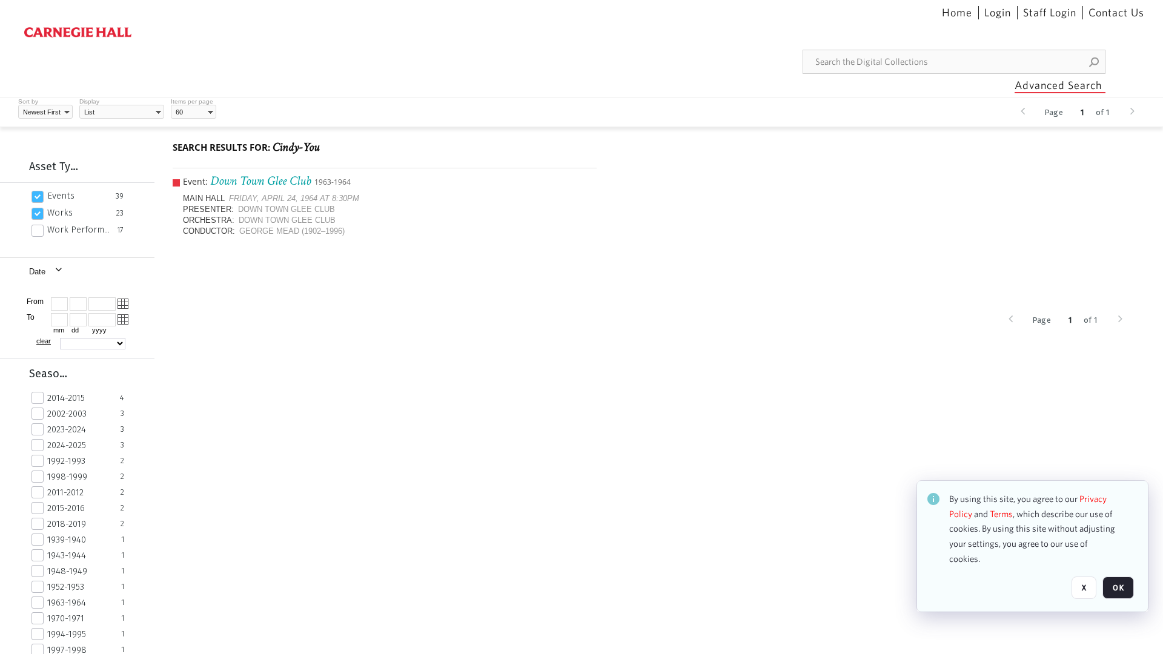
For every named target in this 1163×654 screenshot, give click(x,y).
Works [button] (60, 212)
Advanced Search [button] (1058, 85)
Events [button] (61, 195)
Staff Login (1049, 12)
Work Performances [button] (78, 229)
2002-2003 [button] (67, 413)
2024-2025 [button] (66, 445)
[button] (1094, 62)
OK (1118, 587)
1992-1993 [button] (66, 460)
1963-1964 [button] (66, 602)
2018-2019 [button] (66, 523)
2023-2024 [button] (66, 429)
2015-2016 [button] (66, 508)
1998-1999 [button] (67, 476)
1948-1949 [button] (67, 571)
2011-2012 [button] (65, 492)
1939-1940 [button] (66, 539)
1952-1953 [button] (65, 586)
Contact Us (1116, 12)
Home (957, 12)
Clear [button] (43, 341)
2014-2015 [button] (66, 397)
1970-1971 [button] (65, 618)
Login (997, 12)
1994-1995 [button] (66, 634)
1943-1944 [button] (66, 555)
